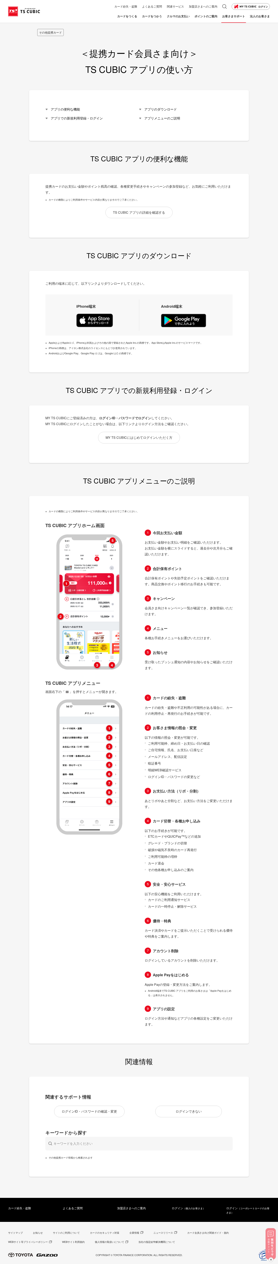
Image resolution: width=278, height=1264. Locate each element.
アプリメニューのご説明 (162, 118)
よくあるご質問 (73, 1208)
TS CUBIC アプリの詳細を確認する (139, 212)
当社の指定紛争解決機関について (156, 1241)
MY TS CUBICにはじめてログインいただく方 (139, 437)
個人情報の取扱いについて (109, 1241)
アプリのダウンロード (160, 109)
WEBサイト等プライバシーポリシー (28, 1241)
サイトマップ (15, 1232)
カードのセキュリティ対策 (104, 1232)
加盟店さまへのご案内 (131, 1208)
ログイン (263, 6)
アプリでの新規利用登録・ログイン (77, 118)
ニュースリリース (163, 1232)
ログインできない (189, 1111)
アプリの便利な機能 (65, 109)
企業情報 (134, 1232)
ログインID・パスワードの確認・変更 (89, 1111)
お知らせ (38, 1232)
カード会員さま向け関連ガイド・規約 (208, 1232)
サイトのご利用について (66, 1232)
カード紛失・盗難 (19, 1208)
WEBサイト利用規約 (73, 1241)
